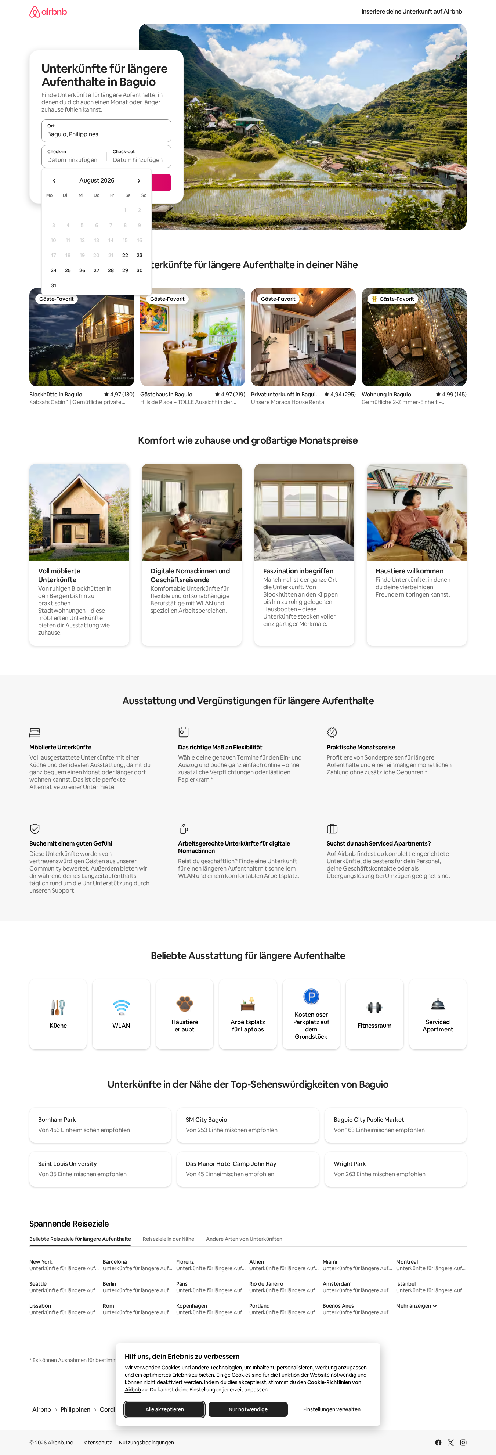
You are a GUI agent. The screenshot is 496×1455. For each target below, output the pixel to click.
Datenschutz (96, 1442)
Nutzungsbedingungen (146, 1442)
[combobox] (106, 134)
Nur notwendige (248, 1409)
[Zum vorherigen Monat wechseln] (54, 181)
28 (111, 270)
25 (68, 270)
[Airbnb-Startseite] (48, 11)
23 (139, 255)
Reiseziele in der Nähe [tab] (168, 1239)
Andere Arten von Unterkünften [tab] (244, 1239)
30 (140, 270)
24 (54, 270)
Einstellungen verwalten (332, 1409)
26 (82, 270)
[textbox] (74, 159)
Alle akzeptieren (164, 1409)
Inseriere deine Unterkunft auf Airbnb (412, 11)
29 (125, 270)
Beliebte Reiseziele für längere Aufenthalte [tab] (80, 1239)
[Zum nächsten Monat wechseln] (139, 181)
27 (96, 270)
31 (53, 285)
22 (125, 255)
